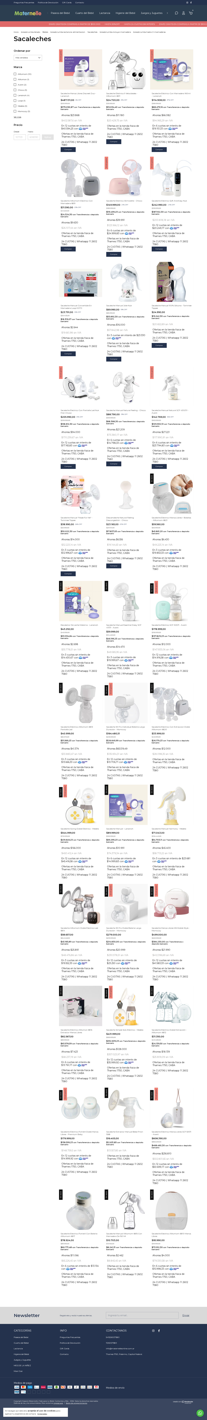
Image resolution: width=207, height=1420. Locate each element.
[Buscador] (176, 13)
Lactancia (104, 13)
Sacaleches (92, 32)
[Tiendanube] (183, 1402)
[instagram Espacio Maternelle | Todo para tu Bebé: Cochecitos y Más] (187, 2)
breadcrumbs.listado (30, 32)
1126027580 (111, 1343)
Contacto (79, 2)
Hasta (30, 131)
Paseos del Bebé (60, 13)
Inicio (16, 32)
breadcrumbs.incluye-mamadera (115, 32)
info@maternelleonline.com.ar (120, 1348)
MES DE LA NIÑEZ (22, 1365)
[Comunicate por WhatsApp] (200, 1413)
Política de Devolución (48, 2)
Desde (16, 131)
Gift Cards (66, 2)
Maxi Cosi (18, 1371)
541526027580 (113, 1337)
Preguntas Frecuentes (24, 2)
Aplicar (47, 137)
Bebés (45, 32)
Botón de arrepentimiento (76, 1403)
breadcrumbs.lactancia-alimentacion (67, 32)
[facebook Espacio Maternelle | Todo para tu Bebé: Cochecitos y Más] (191, 2)
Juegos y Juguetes (151, 13)
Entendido (42, 1414)
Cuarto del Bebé (84, 13)
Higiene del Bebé (125, 13)
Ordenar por (22, 50)
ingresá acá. (58, 1403)
